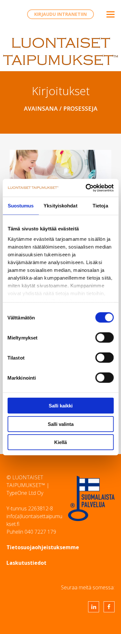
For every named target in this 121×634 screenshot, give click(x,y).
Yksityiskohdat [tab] (60, 205)
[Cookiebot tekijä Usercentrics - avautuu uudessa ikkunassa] (86, 188)
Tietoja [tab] (100, 205)
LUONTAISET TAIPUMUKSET (60, 51)
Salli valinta (61, 424)
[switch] (104, 337)
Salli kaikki (61, 405)
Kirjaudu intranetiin (60, 14)
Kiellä (60, 442)
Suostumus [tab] (21, 205)
